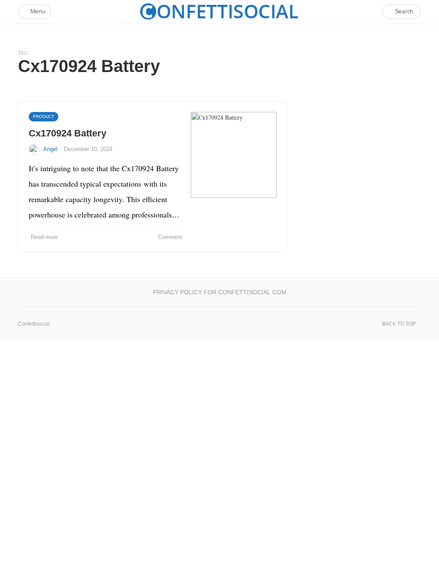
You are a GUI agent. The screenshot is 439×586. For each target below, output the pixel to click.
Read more (44, 237)
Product (43, 116)
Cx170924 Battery (67, 133)
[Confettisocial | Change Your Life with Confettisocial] (219, 11)
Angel (50, 149)
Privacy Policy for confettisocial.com (219, 292)
